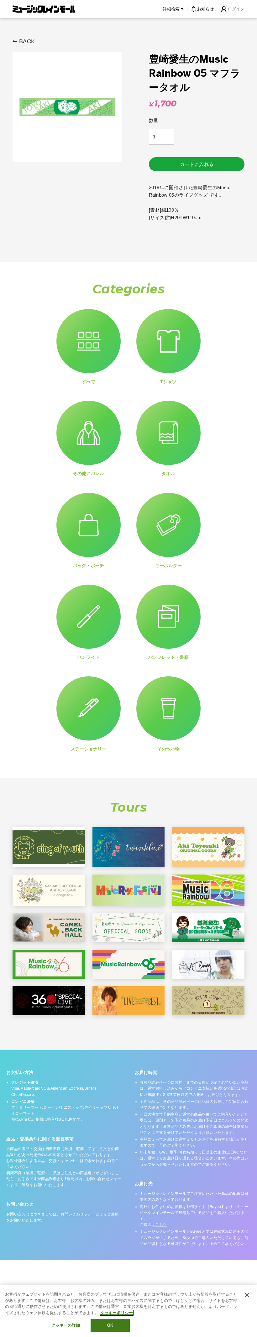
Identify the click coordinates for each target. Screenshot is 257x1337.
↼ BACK (24, 41)
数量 (154, 120)
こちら (161, 1224)
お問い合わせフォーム (79, 1214)
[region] (128, 1311)
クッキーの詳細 (65, 1325)
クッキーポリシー (116, 1312)
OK (110, 1325)
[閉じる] (247, 1295)
